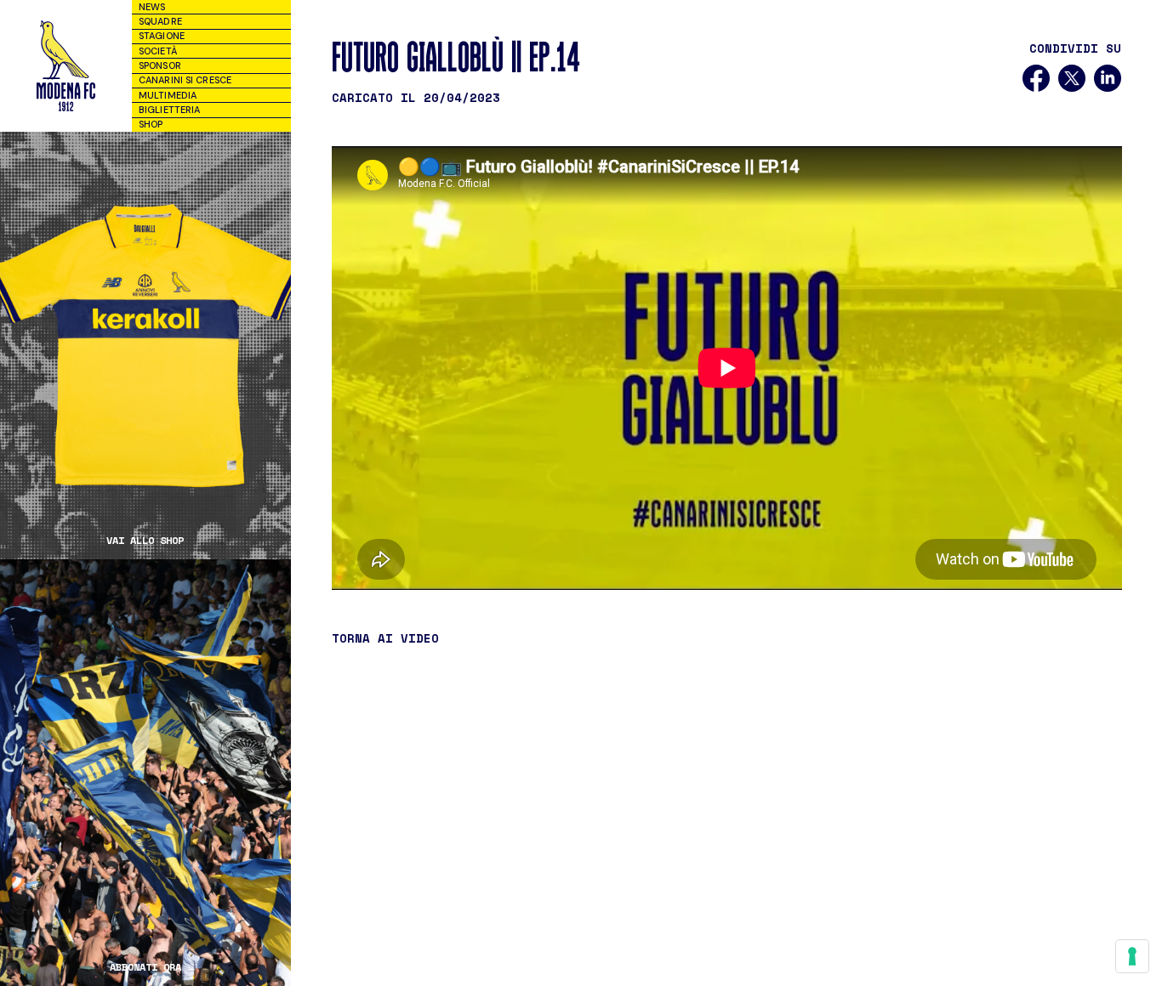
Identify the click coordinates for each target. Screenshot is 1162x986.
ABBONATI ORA (145, 967)
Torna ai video (385, 638)
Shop (150, 124)
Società (158, 51)
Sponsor (160, 65)
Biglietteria (169, 110)
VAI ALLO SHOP (145, 541)
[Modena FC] (65, 65)
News (152, 7)
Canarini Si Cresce (185, 80)
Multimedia (168, 95)
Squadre (160, 21)
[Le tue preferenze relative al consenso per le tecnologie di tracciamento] (1132, 956)
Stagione (162, 36)
